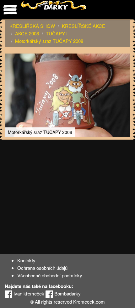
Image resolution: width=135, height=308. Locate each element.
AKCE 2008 (27, 33)
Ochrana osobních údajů (42, 267)
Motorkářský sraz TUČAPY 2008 (49, 41)
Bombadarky (67, 293)
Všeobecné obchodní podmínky (49, 275)
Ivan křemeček (28, 293)
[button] (125, 59)
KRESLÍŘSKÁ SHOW (32, 26)
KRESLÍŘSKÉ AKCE (83, 26)
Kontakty (26, 260)
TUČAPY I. (57, 33)
